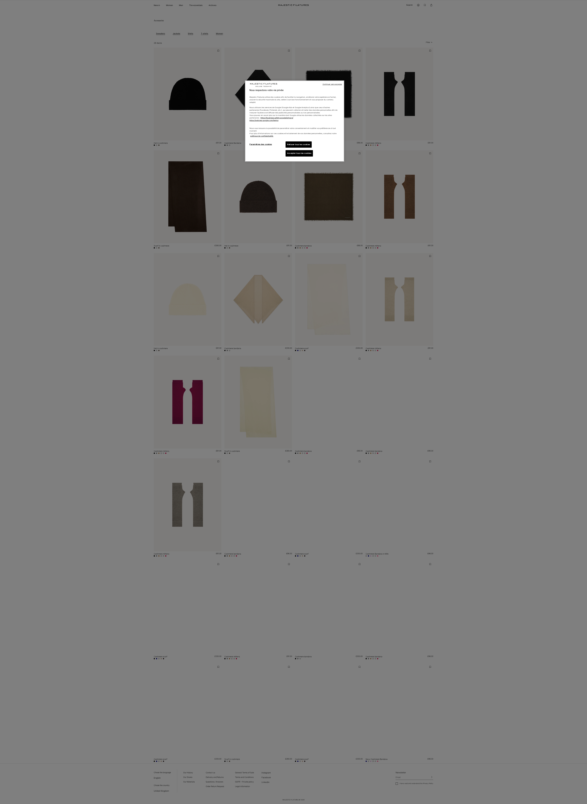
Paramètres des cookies (260, 144)
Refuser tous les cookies (298, 144)
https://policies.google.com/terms (263, 120)
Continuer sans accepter (332, 84)
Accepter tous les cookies (299, 153)
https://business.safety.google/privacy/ (276, 118)
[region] (294, 121)
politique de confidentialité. (261, 136)
